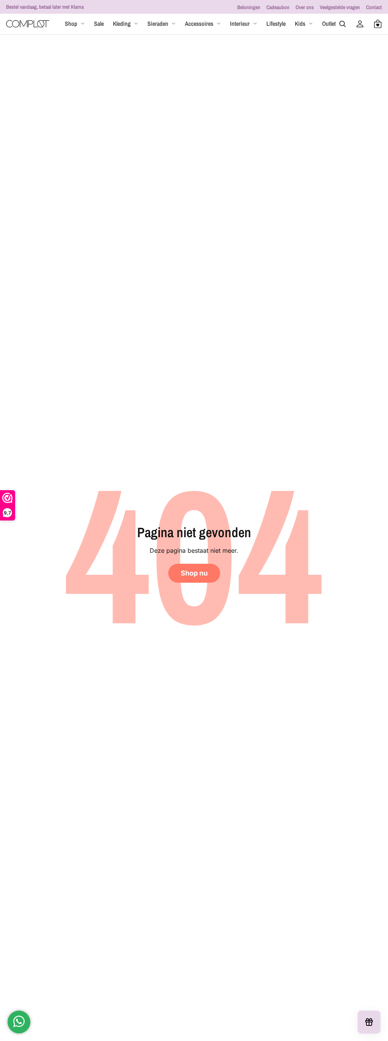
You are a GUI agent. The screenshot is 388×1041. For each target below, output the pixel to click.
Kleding (122, 23)
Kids (300, 23)
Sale (99, 23)
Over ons (305, 7)
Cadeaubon (277, 7)
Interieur (240, 23)
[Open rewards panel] (369, 1022)
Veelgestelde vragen (340, 7)
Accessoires (199, 23)
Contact (374, 7)
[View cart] (378, 24)
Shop (71, 23)
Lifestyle (276, 23)
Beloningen (248, 7)
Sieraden (157, 23)
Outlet (329, 23)
